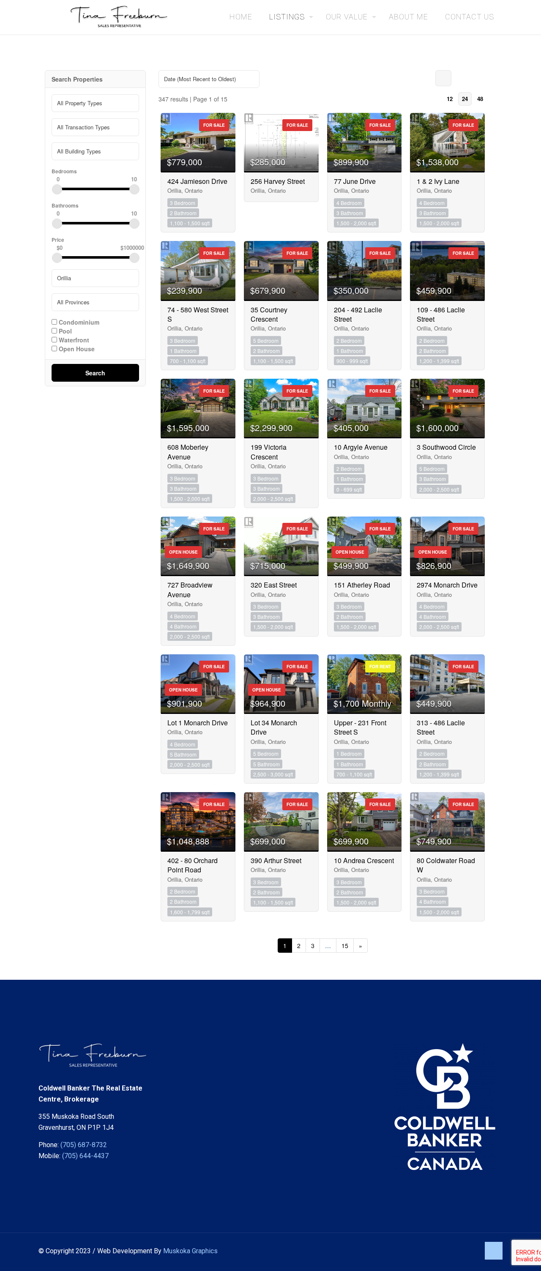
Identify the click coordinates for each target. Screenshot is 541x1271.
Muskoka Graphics (190, 1251)
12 (450, 99)
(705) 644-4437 (85, 1156)
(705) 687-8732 (83, 1145)
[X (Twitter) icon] (455, 1251)
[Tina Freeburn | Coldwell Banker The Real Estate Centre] (123, 17)
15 (345, 945)
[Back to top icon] (494, 1251)
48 (480, 99)
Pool (64, 330)
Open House (76, 348)
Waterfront (73, 339)
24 (465, 99)
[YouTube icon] (464, 1251)
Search (95, 373)
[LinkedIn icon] (473, 1251)
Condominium (78, 321)
